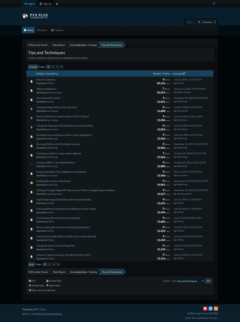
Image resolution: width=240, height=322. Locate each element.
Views (166, 73)
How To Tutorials (45, 79)
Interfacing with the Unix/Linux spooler (58, 217)
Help (187, 317)
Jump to (166, 281)
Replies (157, 73)
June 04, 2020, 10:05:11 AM (188, 116)
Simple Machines (52, 313)
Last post (177, 73)
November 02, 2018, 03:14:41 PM (191, 190)
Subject (40, 73)
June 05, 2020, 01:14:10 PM (188, 107)
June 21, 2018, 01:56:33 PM (188, 254)
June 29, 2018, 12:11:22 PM (188, 227)
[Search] (199, 22)
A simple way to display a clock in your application (64, 134)
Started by (52, 73)
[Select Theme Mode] (57, 3)
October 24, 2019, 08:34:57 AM (190, 153)
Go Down (33, 67)
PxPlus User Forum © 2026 (202, 313)
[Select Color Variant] (214, 3)
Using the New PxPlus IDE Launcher (56, 107)
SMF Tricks (39, 309)
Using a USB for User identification (55, 162)
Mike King (182, 101)
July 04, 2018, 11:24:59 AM (188, 208)
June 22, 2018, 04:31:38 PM (188, 245)
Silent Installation (46, 88)
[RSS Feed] (216, 309)
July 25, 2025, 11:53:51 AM (188, 79)
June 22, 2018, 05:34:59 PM (188, 236)
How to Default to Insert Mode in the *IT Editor (62, 116)
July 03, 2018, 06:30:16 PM (187, 217)
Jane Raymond (54, 193)
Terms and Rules (200, 317)
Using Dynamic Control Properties (55, 245)
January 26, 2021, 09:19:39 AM (190, 88)
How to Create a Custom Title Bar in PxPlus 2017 (63, 254)
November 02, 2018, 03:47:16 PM (191, 181)
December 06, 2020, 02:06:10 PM (191, 97)
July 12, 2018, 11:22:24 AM (188, 199)
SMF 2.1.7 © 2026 (32, 313)
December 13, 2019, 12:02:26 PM (191, 144)
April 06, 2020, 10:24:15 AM (188, 134)
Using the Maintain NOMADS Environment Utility (64, 125)
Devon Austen (54, 92)
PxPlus (50, 83)
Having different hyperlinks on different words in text (66, 208)
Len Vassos (52, 111)
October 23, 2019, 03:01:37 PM (190, 162)
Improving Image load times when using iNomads (63, 199)
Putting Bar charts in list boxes (53, 181)
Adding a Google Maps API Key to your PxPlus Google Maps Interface (75, 190)
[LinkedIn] (210, 309)
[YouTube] (205, 309)
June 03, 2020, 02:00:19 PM (188, 125)
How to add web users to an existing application (63, 227)
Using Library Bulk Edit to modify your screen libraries (66, 236)
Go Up (31, 264)
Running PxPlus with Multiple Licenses (58, 144)
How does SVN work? (48, 97)
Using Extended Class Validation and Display (61, 171)
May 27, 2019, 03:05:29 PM (188, 171)
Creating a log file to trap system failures (58, 153)
